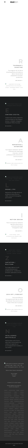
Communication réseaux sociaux (11, 406)
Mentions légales (14, 373)
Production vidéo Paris (14, 417)
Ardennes (6, 397)
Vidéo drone (15, 428)
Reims (7, 370)
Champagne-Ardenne (19, 401)
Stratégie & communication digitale (14, 382)
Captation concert (8, 399)
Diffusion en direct (9, 410)
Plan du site (14, 374)
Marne (18, 410)
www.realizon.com (9, 443)
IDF (15, 410)
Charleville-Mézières (9, 403)
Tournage (11, 423)
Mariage (8, 385)
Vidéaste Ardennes (19, 423)
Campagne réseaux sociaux (17, 397)
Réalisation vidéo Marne (10, 419)
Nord (10, 412)
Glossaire (14, 376)
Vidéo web (11, 434)
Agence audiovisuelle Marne (11, 390)
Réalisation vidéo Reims (17, 421)
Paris (11, 370)
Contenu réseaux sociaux (16, 408)
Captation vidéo (8, 401)
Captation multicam (19, 399)
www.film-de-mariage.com (14, 386)
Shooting (6, 423)
